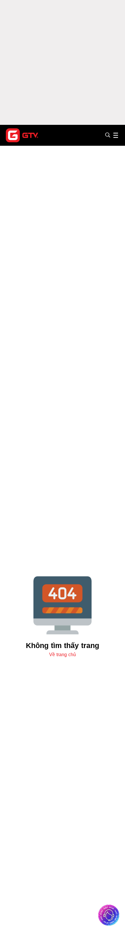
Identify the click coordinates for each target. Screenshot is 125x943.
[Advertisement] (62, 62)
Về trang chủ (62, 654)
